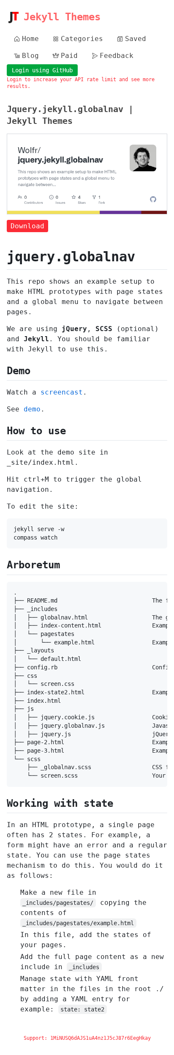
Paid (69, 56)
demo (32, 409)
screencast (62, 392)
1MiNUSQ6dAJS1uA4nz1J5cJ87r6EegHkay (100, 1038)
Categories (82, 39)
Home (30, 39)
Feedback (116, 56)
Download (27, 226)
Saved (135, 39)
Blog (30, 56)
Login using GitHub (42, 70)
